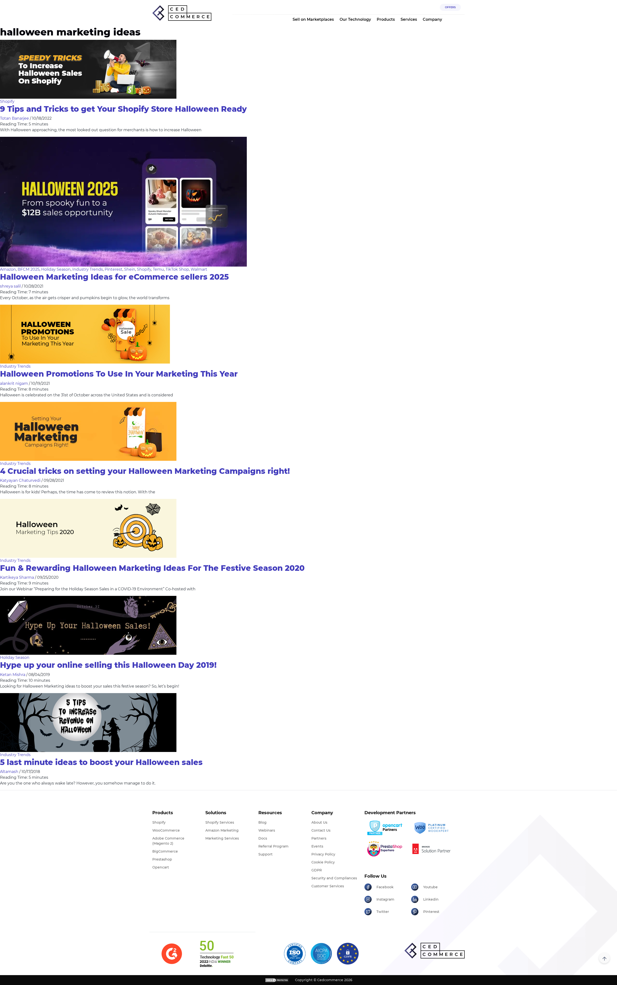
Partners (318, 838)
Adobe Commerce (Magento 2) (168, 841)
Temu (158, 269)
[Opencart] (386, 828)
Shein (129, 269)
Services (409, 19)
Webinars (266, 830)
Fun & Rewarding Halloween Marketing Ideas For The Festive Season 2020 (152, 568)
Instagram (385, 899)
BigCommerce (165, 851)
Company (432, 19)
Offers (450, 7)
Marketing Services (222, 838)
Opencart (160, 867)
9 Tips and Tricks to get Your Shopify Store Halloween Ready (123, 109)
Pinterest (113, 269)
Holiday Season (56, 269)
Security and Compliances (334, 878)
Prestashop (162, 859)
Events (317, 846)
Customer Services (327, 886)
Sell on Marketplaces (313, 19)
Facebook (385, 887)
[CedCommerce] (181, 13)
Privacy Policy (323, 854)
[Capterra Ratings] (171, 954)
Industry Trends (87, 269)
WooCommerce (166, 830)
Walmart (199, 269)
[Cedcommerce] (434, 950)
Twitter (382, 911)
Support (265, 854)
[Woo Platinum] (432, 828)
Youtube (430, 887)
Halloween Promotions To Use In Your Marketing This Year (119, 374)
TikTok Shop (177, 269)
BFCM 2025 (29, 269)
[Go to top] (604, 957)
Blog (262, 822)
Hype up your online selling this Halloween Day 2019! (108, 665)
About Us (319, 822)
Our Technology (355, 19)
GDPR (316, 870)
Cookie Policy (323, 862)
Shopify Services (219, 822)
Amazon (8, 269)
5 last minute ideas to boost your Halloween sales (101, 762)
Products (386, 19)
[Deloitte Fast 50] (216, 953)
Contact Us (320, 830)
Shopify (7, 101)
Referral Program (273, 846)
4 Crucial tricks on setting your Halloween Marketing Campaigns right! (145, 471)
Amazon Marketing (222, 830)
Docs (262, 838)
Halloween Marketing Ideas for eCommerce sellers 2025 (114, 277)
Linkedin (431, 899)
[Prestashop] (386, 849)
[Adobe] (432, 849)
